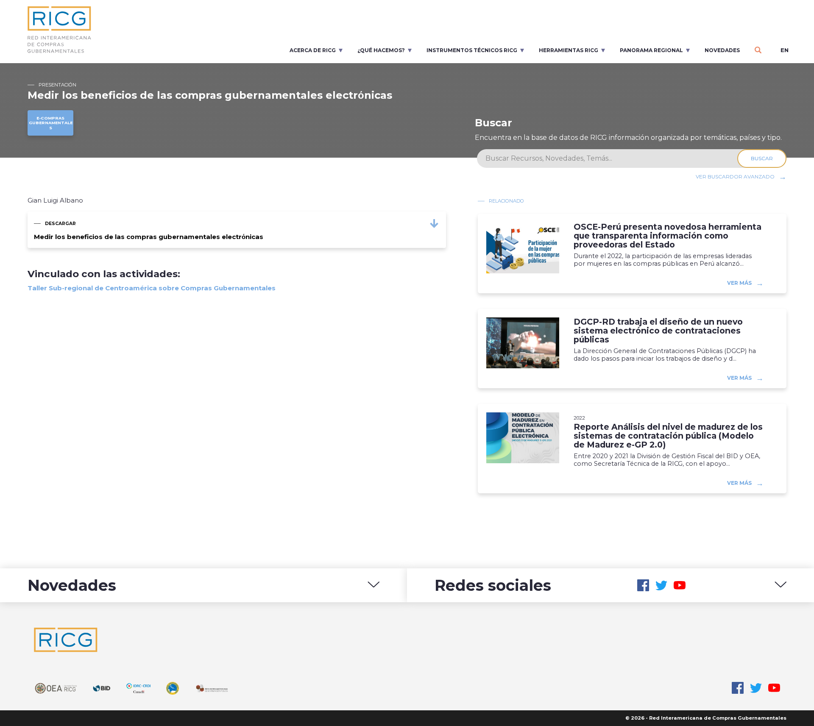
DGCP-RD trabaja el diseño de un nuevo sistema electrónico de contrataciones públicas (658, 330)
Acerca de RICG (313, 50)
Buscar (762, 158)
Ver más (739, 283)
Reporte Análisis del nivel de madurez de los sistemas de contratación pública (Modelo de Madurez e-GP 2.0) (668, 436)
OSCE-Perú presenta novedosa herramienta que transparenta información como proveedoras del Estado (667, 236)
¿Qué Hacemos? (381, 50)
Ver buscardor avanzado (735, 176)
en (785, 50)
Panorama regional (651, 50)
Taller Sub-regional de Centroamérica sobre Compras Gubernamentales (152, 288)
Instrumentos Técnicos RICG (472, 50)
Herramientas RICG (568, 50)
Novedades (722, 50)
